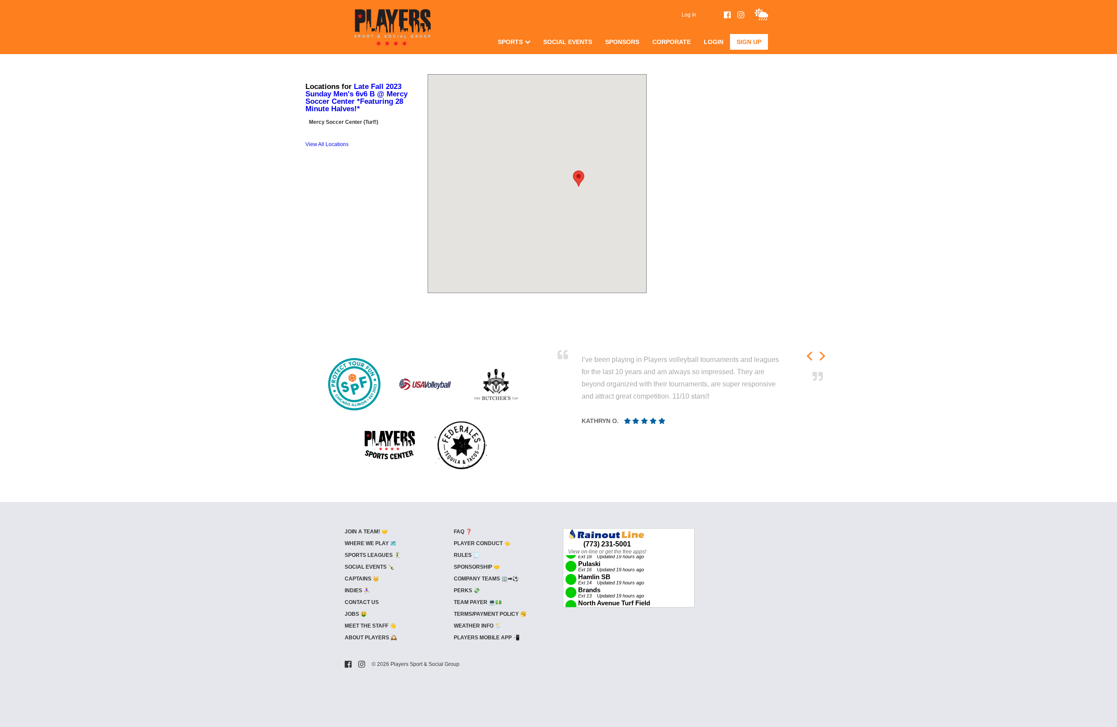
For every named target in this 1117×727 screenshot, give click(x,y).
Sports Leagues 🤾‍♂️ (373, 555)
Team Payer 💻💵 (478, 602)
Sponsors (622, 41)
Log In (689, 15)
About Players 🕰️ (371, 638)
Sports (510, 41)
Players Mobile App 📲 (487, 638)
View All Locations (327, 144)
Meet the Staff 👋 (370, 626)
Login (713, 41)
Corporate (671, 41)
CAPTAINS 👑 (362, 579)
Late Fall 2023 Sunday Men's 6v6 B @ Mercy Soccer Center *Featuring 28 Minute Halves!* (356, 97)
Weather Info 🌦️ (477, 626)
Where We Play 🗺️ (371, 543)
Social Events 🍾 (369, 567)
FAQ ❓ (463, 532)
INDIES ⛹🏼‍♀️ (357, 590)
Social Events (567, 41)
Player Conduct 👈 (482, 543)
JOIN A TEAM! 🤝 (366, 532)
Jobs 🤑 (356, 614)
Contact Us (362, 602)
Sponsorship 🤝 (477, 567)
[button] (578, 179)
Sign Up (749, 41)
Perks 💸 (467, 590)
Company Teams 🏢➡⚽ (486, 579)
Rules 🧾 (467, 555)
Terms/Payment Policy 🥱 (490, 614)
